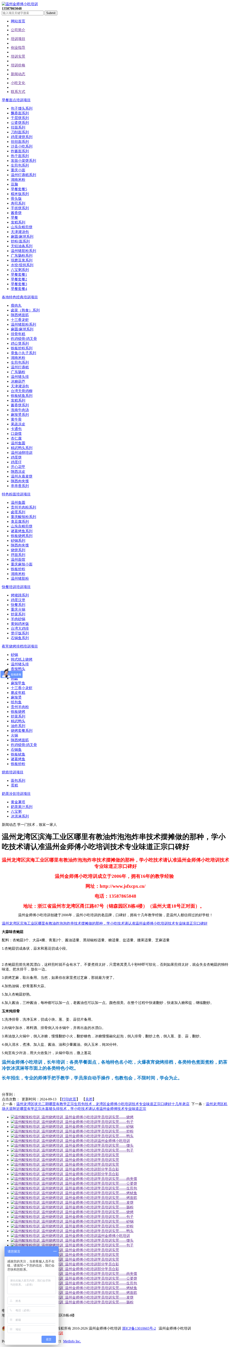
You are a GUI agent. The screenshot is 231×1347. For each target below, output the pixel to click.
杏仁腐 (16, 438)
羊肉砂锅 (18, 619)
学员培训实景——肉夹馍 (117, 1179)
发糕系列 (18, 222)
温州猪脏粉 (20, 578)
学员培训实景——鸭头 (115, 1136)
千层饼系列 (20, 118)
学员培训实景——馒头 (115, 1145)
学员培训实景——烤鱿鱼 (117, 1193)
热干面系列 (20, 156)
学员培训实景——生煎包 (117, 1188)
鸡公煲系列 (20, 343)
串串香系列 (20, 486)
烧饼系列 (18, 550)
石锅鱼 (16, 749)
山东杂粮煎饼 (21, 227)
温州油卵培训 (21, 452)
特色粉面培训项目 (16, 494)
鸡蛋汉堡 (18, 600)
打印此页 (69, 1099)
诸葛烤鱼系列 (21, 531)
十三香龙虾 (20, 320)
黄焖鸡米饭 (20, 624)
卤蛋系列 (18, 512)
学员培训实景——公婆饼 (117, 1183)
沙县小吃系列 (21, 146)
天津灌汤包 (20, 232)
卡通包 (16, 429)
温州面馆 (18, 559)
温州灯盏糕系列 (23, 175)
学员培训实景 (108, 1155)
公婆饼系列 (20, 123)
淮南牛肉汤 (20, 410)
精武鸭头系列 (21, 448)
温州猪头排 (20, 377)
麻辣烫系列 (20, 415)
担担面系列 (20, 142)
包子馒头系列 (21, 108)
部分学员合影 (108, 1169)
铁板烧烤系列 (21, 536)
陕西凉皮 (18, 471)
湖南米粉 (18, 179)
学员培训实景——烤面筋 (117, 1198)
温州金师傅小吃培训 (113, 1141)
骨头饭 (16, 198)
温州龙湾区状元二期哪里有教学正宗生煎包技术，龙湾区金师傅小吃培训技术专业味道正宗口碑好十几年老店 (102, 1104)
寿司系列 (18, 203)
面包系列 (18, 780)
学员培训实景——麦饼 (115, 1202)
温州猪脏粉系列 (23, 251)
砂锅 (14, 655)
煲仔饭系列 (20, 633)
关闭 (88, 1099)
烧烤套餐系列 (21, 730)
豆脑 (14, 184)
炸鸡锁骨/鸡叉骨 (24, 339)
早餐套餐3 (19, 284)
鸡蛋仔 (16, 462)
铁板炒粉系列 (21, 348)
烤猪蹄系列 (20, 595)
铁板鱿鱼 (18, 754)
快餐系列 (18, 605)
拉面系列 (18, 127)
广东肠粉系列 (21, 255)
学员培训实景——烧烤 (115, 1117)
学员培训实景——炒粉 (115, 1131)
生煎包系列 (20, 165)
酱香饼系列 (20, 405)
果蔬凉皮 (18, 424)
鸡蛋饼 (16, 457)
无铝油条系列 (21, 246)
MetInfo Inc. (72, 1341)
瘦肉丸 (16, 305)
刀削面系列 (20, 132)
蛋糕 (14, 785)
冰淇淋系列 (20, 816)
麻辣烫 (16, 697)
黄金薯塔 (18, 802)
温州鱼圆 (18, 443)
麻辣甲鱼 (18, 683)
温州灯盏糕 (20, 367)
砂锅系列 (18, 540)
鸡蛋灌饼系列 (21, 137)
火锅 (14, 735)
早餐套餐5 (19, 189)
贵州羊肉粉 (20, 707)
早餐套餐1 (19, 274)
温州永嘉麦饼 (21, 476)
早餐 (14, 217)
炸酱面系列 (20, 151)
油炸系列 (18, 726)
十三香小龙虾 (21, 688)
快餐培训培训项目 (16, 587)
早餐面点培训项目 (16, 100)
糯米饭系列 (20, 194)
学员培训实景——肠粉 (115, 1207)
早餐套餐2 (19, 279)
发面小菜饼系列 (23, 160)
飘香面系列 (20, 113)
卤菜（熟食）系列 (25, 310)
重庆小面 (18, 170)
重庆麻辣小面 (21, 564)
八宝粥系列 (20, 270)
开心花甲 (18, 467)
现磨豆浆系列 (21, 260)
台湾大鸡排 (20, 628)
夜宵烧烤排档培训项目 (20, 646)
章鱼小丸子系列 (23, 353)
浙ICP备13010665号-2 (139, 1328)
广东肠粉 (18, 372)
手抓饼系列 (20, 208)
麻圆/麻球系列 (22, 236)
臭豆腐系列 (20, 521)
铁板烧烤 (18, 712)
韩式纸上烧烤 (21, 659)
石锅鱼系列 (20, 638)
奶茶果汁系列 (21, 807)
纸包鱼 (16, 702)
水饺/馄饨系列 (22, 265)
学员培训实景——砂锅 (115, 1126)
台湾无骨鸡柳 (21, 391)
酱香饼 (16, 213)
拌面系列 (18, 555)
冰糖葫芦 (18, 381)
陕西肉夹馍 (20, 481)
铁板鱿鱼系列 (21, 396)
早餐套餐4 (19, 289)
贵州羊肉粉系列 (23, 507)
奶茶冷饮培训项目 (16, 794)
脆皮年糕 (18, 693)
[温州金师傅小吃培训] (20, 4)
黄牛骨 (16, 419)
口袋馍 (16, 434)
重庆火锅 (18, 609)
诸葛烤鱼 (18, 759)
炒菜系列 (18, 614)
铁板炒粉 (18, 569)
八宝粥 (16, 811)
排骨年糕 (18, 334)
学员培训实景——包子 (115, 1122)
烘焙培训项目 (12, 772)
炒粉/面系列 (20, 241)
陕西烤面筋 (20, 315)
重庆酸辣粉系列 (23, 517)
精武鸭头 (18, 721)
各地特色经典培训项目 (20, 297)
